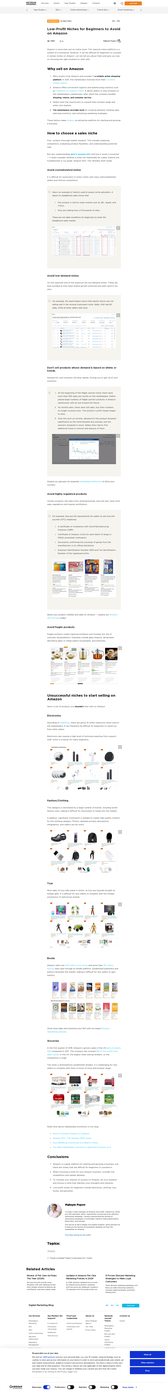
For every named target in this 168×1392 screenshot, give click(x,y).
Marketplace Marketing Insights (109, 1328)
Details (122, 1321)
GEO (30, 1330)
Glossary (83, 3)
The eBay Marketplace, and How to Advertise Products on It (82, 1147)
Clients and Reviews (74, 1323)
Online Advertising (78, 10)
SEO (57, 10)
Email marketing (125, 10)
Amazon (71, 121)
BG (107, 1305)
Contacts (96, 3)
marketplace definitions (90, 482)
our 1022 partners (47, 1357)
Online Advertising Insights (108, 1342)
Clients (56, 3)
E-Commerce (52, 1323)
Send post (131, 1305)
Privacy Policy (90, 1330)
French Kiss (102, 10)
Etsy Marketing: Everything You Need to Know (75, 1143)
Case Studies (69, 3)
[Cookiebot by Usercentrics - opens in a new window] (16, 1387)
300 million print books (76, 965)
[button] (115, 3)
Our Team (89, 1327)
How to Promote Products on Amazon (71, 1134)
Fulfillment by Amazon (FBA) (70, 91)
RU (118, 21)
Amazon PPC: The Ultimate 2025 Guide (72, 1138)
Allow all (147, 1355)
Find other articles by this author (78, 1235)
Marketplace (53, 21)
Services (45, 3)
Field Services (53, 1336)
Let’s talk (133, 3)
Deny (147, 1371)
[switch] (70, 1387)
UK (113, 21)
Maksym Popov (75, 1205)
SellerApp (65, 723)
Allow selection (147, 1362)
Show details (128, 1387)
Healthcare (52, 1332)
